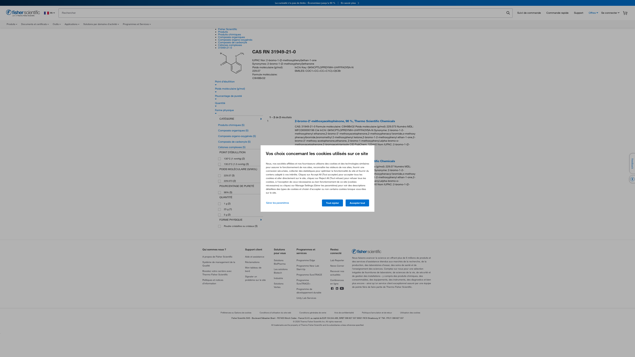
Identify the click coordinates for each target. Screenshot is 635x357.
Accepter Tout (357, 202)
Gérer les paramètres (277, 202)
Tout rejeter (332, 202)
